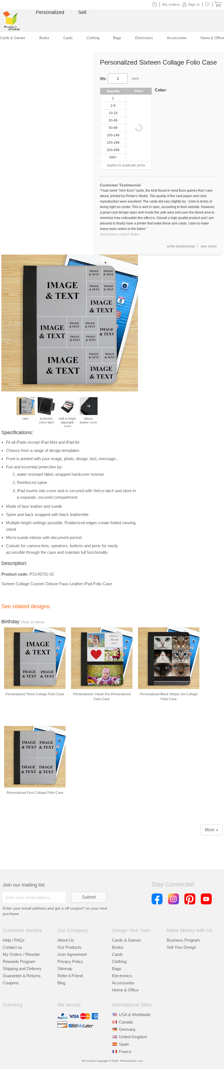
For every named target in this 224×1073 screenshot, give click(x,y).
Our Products (69, 947)
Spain (124, 1044)
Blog (61, 982)
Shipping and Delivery (22, 968)
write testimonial (181, 246)
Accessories (123, 982)
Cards (117, 954)
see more (209, 246)
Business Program (183, 940)
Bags (116, 968)
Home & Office (125, 990)
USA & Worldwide (135, 1014)
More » (211, 829)
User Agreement (72, 954)
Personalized (50, 12)
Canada (126, 1022)
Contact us (12, 947)
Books (117, 947)
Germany (127, 1029)
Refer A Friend (70, 975)
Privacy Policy (70, 961)
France (125, 1051)
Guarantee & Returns (22, 975)
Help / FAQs (14, 940)
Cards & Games (126, 940)
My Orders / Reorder (21, 954)
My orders (171, 4)
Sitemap (64, 968)
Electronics (122, 975)
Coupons (11, 982)
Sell (82, 12)
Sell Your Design (181, 947)
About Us (65, 940)
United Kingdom (133, 1036)
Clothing (119, 961)
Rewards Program (19, 961)
